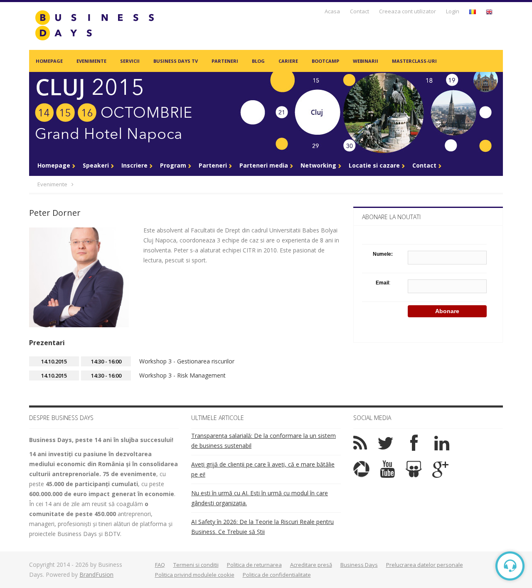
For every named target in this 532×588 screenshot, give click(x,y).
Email (382, 283)
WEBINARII (365, 61)
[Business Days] (94, 25)
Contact (359, 11)
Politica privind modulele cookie (194, 574)
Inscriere (134, 165)
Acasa (332, 11)
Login (452, 11)
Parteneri (225, 61)
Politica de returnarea (254, 564)
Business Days (359, 564)
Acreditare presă (311, 564)
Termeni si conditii (196, 564)
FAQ (160, 564)
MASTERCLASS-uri (414, 61)
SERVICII (130, 61)
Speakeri (96, 165)
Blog (258, 61)
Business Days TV (175, 61)
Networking (318, 165)
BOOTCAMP (325, 61)
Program (173, 165)
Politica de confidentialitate (277, 574)
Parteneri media (263, 165)
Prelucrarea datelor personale (424, 564)
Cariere (288, 61)
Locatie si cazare (374, 165)
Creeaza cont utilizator (407, 11)
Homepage (49, 61)
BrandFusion (96, 574)
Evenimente (91, 61)
